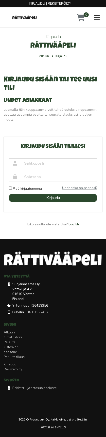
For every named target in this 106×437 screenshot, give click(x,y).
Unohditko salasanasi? (79, 188)
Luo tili (74, 224)
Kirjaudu (37, 3)
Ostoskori (11, 347)
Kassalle (10, 352)
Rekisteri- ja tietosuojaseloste (34, 388)
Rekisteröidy (59, 3)
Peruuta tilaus (14, 357)
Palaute (9, 342)
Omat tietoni (13, 337)
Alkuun (44, 56)
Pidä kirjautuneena (27, 188)
